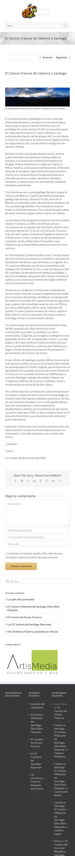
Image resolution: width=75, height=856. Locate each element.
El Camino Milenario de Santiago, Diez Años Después (37, 723)
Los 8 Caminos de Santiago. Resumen (29, 624)
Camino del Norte (61, 793)
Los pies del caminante (20, 599)
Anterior (47, 57)
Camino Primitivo (59, 754)
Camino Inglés (58, 832)
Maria (57, 841)
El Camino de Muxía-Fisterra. (24, 617)
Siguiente (61, 57)
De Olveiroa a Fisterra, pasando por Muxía (32, 631)
